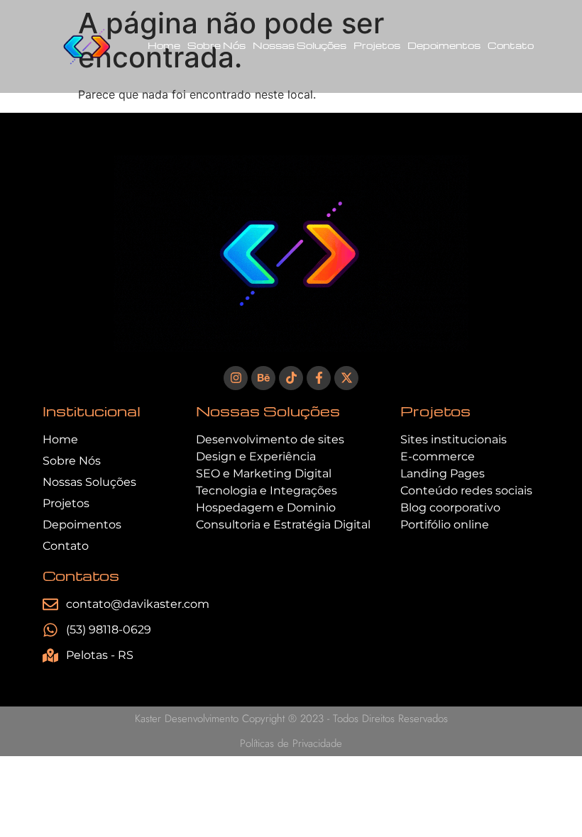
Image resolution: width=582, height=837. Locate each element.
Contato (511, 45)
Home (164, 45)
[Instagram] (236, 378)
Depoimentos (444, 45)
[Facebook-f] (319, 378)
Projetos (376, 45)
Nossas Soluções (299, 45)
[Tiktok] (291, 378)
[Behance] (263, 378)
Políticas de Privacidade (291, 743)
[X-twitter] (346, 378)
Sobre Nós (216, 45)
